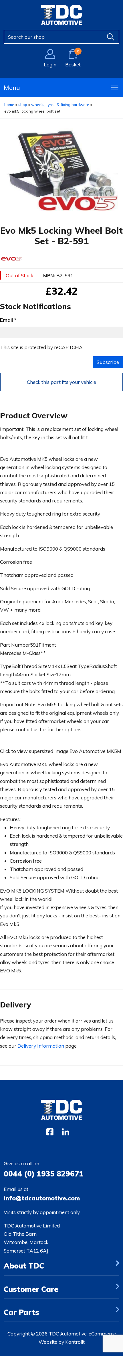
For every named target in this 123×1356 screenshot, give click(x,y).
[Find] (110, 37)
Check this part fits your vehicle (61, 382)
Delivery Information (40, 1046)
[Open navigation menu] (114, 87)
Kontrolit (75, 1342)
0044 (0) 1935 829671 (44, 1173)
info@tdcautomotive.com (42, 1198)
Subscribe (108, 362)
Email (6, 320)
